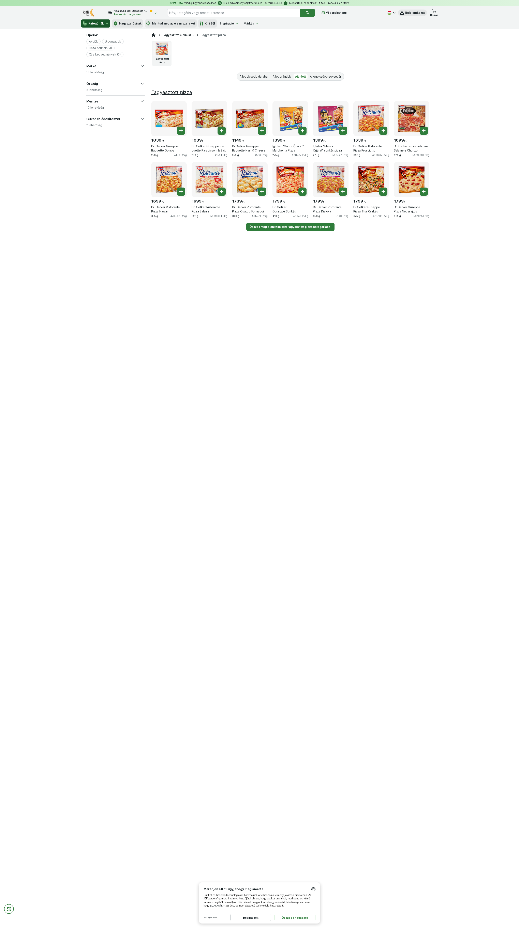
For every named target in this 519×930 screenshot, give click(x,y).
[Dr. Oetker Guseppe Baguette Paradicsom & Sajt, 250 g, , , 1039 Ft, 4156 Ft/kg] (209, 118)
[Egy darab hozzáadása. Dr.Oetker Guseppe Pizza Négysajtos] (424, 192)
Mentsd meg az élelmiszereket (173, 23)
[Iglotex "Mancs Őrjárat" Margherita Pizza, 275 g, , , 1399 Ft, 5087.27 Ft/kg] (290, 118)
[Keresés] (307, 13)
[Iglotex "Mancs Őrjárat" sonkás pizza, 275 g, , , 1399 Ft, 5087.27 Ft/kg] (331, 118)
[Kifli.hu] (153, 35)
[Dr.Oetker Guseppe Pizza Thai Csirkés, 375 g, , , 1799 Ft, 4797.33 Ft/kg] (371, 179)
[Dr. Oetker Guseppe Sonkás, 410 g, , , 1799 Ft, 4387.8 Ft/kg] (290, 179)
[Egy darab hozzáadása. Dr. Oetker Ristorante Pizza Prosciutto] (383, 131)
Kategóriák (96, 23)
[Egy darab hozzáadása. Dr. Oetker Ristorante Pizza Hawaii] (181, 192)
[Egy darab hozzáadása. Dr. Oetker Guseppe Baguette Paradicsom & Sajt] (222, 131)
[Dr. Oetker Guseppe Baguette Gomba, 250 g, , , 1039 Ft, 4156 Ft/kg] (169, 118)
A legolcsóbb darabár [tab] (254, 76)
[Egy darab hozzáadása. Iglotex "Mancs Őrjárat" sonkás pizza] (343, 131)
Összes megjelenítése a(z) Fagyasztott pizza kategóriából (290, 226)
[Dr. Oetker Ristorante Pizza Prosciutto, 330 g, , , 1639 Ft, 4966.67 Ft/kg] (371, 118)
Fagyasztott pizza (171, 92)
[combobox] (233, 13)
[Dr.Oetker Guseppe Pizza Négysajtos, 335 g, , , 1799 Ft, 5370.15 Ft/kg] (411, 179)
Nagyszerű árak (130, 23)
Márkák (249, 23)
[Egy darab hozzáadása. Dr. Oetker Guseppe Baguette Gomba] (181, 131)
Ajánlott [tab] (300, 76)
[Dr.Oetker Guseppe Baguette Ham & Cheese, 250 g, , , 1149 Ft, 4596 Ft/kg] (250, 118)
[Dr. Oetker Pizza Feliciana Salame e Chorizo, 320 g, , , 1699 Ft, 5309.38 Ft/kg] (411, 118)
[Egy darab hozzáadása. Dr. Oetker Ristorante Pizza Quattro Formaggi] (262, 192)
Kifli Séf (210, 23)
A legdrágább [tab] (282, 76)
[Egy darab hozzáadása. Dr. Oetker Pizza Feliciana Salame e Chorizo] (424, 131)
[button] (412, 13)
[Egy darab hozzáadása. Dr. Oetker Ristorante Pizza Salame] (222, 192)
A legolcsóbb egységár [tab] (325, 76)
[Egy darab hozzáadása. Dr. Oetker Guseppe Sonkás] (302, 192)
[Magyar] (391, 13)
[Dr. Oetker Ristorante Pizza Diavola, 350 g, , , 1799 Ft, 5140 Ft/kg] (331, 179)
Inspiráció (227, 23)
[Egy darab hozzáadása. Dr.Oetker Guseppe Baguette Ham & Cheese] (262, 131)
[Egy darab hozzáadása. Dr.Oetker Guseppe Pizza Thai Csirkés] (383, 192)
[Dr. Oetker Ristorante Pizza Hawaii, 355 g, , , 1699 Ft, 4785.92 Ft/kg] (169, 179)
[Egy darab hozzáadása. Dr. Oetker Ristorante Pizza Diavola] (343, 192)
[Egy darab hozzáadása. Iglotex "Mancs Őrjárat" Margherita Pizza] (302, 131)
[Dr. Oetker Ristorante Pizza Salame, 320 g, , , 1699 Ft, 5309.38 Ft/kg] (209, 179)
